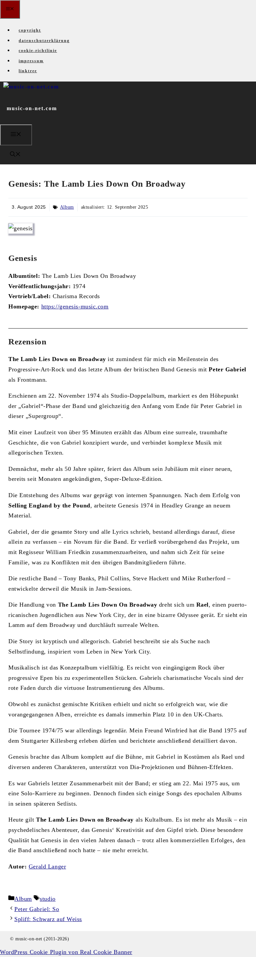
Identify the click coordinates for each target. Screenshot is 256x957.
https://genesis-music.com (75, 306)
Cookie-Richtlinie (38, 50)
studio (47, 898)
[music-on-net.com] (31, 87)
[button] (15, 155)
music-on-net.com (32, 108)
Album (67, 207)
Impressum (31, 61)
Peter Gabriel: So (36, 909)
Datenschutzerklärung (44, 40)
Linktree (28, 71)
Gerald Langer (47, 866)
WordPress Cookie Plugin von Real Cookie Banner (66, 952)
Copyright (30, 30)
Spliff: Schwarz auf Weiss (48, 919)
